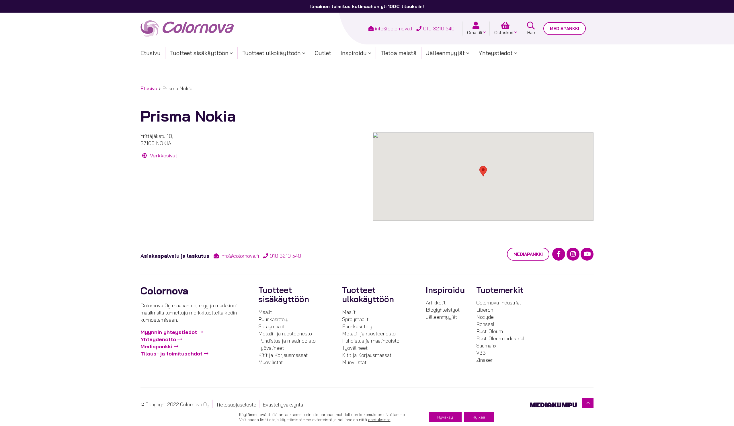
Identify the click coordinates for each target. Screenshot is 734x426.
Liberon (484, 309)
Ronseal (485, 324)
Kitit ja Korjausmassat (283, 355)
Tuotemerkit (500, 290)
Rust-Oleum (489, 331)
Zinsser (484, 360)
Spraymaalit (271, 326)
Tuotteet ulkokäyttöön (271, 52)
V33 (481, 352)
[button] (483, 171)
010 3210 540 (438, 28)
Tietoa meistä (398, 52)
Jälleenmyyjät (445, 52)
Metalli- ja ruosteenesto (285, 333)
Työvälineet (271, 348)
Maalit (265, 312)
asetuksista (379, 419)
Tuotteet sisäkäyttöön (199, 52)
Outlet (323, 52)
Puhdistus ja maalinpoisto (287, 340)
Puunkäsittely (273, 319)
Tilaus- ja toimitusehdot (171, 353)
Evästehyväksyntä (283, 404)
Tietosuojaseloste (236, 404)
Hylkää (479, 417)
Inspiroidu (354, 52)
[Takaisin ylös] (588, 404)
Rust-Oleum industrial (500, 338)
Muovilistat (270, 362)
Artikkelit (436, 302)
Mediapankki (564, 28)
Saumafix (486, 345)
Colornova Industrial (498, 302)
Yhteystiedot (496, 52)
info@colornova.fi (394, 28)
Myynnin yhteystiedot (168, 332)
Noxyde (485, 317)
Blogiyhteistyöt (443, 309)
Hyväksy (445, 417)
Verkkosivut (163, 155)
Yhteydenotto (158, 339)
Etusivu (150, 52)
